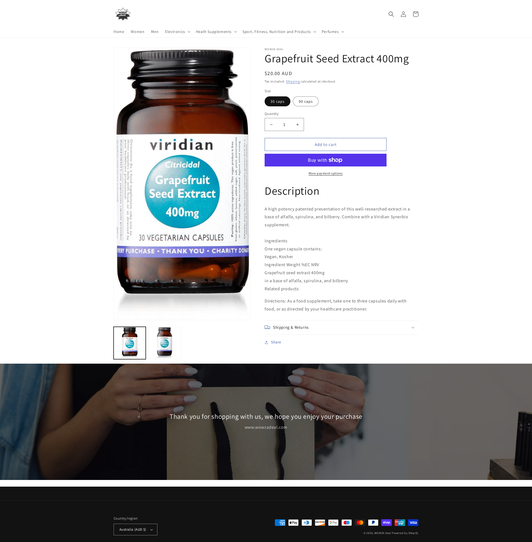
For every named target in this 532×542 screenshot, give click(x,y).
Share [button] (276, 342)
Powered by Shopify (405, 533)
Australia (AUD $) (132, 529)
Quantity (271, 113)
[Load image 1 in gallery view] (130, 343)
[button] (177, 31)
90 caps (306, 101)
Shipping (293, 81)
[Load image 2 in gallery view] (165, 343)
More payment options (326, 173)
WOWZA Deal (382, 533)
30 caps (277, 101)
